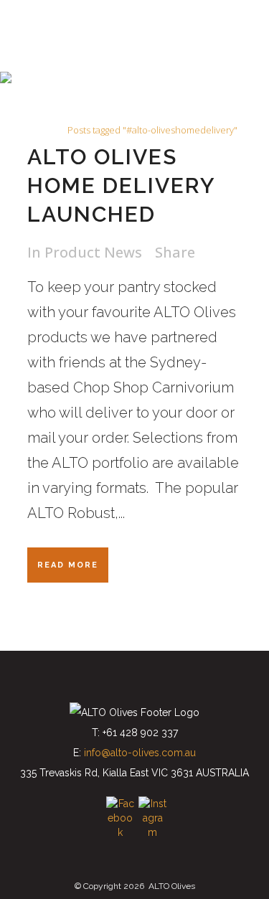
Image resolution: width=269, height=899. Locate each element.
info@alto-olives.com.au (140, 752)
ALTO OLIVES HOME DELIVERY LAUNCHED (121, 185)
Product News (93, 252)
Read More (67, 565)
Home (44, 129)
